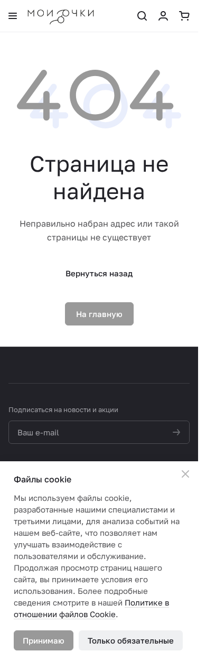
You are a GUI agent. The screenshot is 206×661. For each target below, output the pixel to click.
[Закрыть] (185, 474)
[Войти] (163, 16)
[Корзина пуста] (184, 16)
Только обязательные (131, 640)
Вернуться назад (99, 273)
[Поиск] (142, 16)
